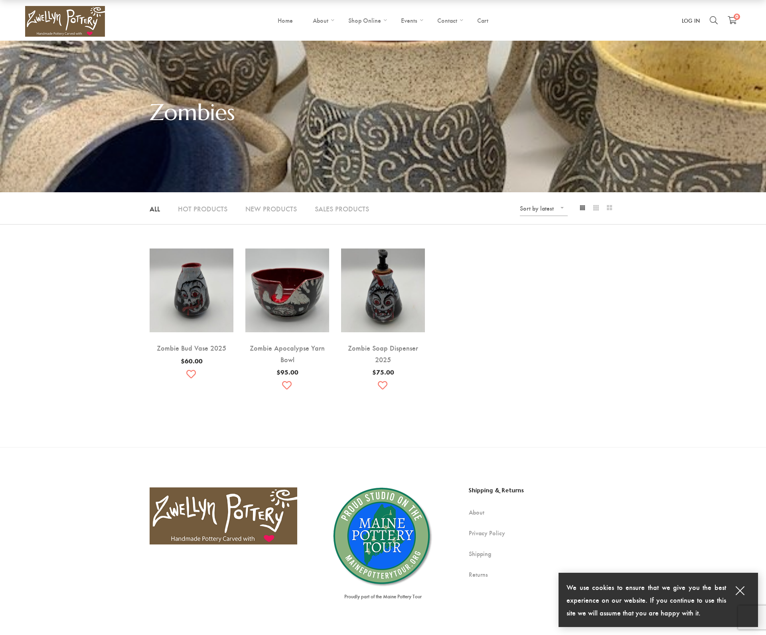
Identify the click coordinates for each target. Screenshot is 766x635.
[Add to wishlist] (191, 374)
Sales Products (342, 208)
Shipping (480, 554)
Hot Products (202, 208)
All (155, 208)
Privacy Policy (487, 533)
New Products (271, 208)
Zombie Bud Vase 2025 (191, 348)
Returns (478, 574)
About (476, 512)
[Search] (714, 20)
